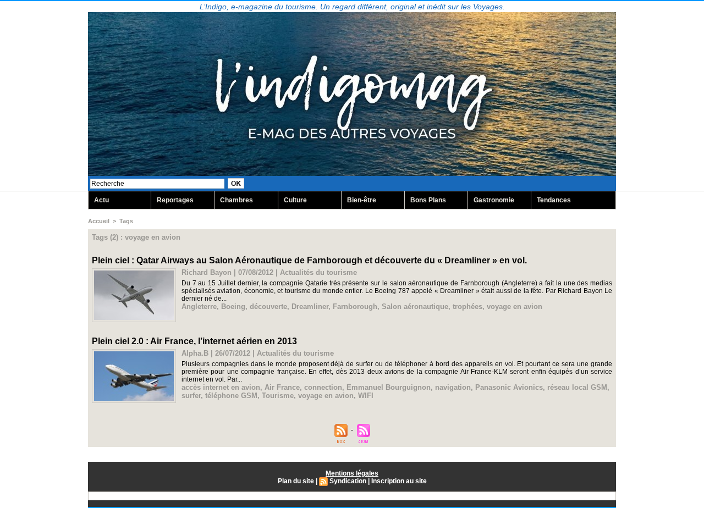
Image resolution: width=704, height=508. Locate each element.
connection (323, 387)
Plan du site (296, 481)
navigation (453, 387)
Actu (101, 200)
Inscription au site (399, 481)
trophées (467, 306)
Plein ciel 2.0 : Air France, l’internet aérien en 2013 (194, 341)
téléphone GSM (231, 395)
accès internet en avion (221, 387)
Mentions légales (352, 473)
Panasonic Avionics (509, 387)
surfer (191, 395)
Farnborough (355, 306)
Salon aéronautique (415, 306)
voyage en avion (514, 306)
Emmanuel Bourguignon (388, 387)
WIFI (365, 395)
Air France (282, 387)
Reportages (175, 200)
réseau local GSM (577, 387)
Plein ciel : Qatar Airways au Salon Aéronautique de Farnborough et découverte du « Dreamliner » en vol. (309, 260)
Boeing (233, 306)
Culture (295, 200)
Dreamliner (310, 306)
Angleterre (199, 306)
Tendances (554, 200)
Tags (126, 221)
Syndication (347, 481)
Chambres (236, 200)
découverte (268, 306)
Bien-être (361, 200)
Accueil (98, 221)
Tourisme (278, 395)
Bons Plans (428, 200)
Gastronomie (494, 200)
